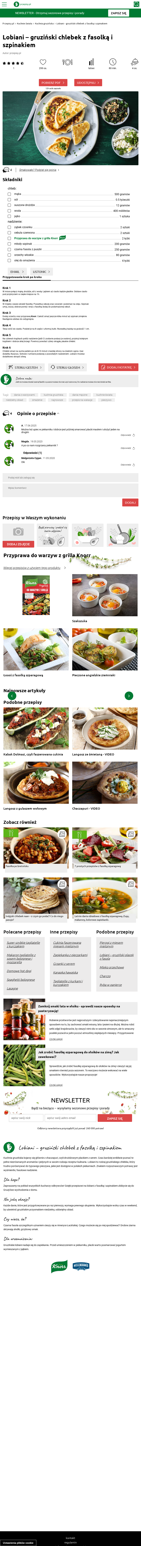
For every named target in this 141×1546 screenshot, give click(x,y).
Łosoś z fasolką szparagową (23, 675)
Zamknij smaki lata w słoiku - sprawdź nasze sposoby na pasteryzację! (79, 1008)
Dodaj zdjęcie (18, 544)
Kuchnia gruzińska (44, 23)
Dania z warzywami (24, 394)
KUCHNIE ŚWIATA (104, 394)
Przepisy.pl (8, 23)
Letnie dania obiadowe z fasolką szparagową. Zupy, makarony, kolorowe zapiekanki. (102, 917)
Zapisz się (115, 1118)
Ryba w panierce (111, 984)
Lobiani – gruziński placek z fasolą (117, 956)
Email (15, 271)
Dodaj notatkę (119, 367)
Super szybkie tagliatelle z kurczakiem (23, 944)
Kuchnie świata (24, 23)
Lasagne (12, 988)
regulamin (70, 1542)
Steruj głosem (68, 367)
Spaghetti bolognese (21, 979)
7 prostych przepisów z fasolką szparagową (98, 866)
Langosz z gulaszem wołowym (25, 808)
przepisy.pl (15, 53)
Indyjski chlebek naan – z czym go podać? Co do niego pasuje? (34, 917)
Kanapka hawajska (65, 972)
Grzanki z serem (64, 963)
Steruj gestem (26, 367)
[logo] (22, 4)
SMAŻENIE (37, 400)
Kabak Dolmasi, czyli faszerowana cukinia (33, 754)
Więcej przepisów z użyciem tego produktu (31, 567)
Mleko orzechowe (112, 967)
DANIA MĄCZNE (79, 394)
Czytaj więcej (56, 1039)
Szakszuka (79, 621)
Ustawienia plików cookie (18, 1542)
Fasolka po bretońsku (17, 866)
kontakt (70, 1537)
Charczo (105, 976)
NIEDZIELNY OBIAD (14, 400)
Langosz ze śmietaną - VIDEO (93, 754)
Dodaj (130, 502)
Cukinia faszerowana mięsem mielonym (67, 944)
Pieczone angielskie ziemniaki (93, 675)
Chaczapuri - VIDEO (86, 808)
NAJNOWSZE (57, 400)
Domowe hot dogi (19, 971)
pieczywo (106, 400)
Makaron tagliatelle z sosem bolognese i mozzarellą (21, 958)
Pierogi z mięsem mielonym (111, 944)
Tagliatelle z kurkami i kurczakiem (68, 982)
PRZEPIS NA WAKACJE (82, 400)
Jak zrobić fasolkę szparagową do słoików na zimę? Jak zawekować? (78, 1054)
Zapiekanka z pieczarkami (70, 955)
